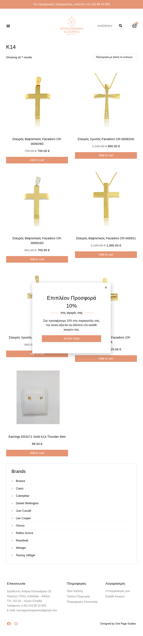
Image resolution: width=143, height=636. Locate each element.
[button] (8, 26)
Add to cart (37, 160)
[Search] (120, 25)
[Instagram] (16, 624)
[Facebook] (9, 624)
